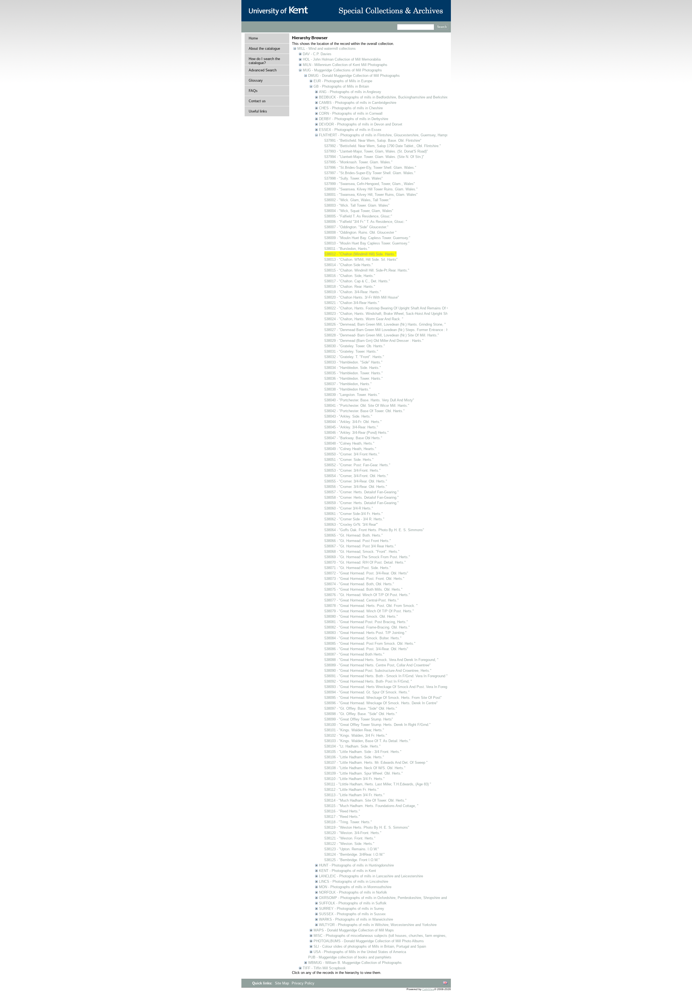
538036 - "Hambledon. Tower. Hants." (353, 378)
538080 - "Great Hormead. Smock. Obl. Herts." (361, 616)
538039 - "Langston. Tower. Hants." (352, 395)
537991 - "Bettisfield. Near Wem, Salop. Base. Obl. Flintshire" (372, 140)
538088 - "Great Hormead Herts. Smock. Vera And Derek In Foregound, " (381, 660)
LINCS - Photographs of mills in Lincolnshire (353, 881)
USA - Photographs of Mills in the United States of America (360, 952)
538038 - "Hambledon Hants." (347, 389)
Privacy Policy (303, 983)
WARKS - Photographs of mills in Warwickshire (356, 919)
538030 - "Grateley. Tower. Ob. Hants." (354, 346)
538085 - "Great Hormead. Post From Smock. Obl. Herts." (369, 644)
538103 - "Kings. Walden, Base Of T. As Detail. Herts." (367, 741)
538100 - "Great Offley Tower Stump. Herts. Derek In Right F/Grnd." (377, 725)
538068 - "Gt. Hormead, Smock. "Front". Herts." (362, 552)
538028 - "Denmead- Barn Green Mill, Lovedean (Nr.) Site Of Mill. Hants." (381, 335)
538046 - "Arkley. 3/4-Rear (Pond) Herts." (356, 433)
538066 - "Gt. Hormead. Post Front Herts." (357, 541)
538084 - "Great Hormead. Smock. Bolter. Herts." (362, 638)
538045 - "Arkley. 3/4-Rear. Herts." (351, 427)
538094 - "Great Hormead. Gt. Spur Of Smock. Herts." (367, 692)
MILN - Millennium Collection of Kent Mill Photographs (345, 65)
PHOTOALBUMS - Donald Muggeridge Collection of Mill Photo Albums (369, 941)
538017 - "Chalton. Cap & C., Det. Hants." (357, 281)
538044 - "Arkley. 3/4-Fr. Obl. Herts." (353, 422)
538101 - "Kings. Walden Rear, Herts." (354, 730)
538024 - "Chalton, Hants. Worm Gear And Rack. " (363, 319)
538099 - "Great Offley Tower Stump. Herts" (358, 719)
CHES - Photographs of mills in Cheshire (351, 108)
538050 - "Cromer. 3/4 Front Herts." (352, 454)
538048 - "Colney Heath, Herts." (349, 443)
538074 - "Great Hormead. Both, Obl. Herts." (359, 584)
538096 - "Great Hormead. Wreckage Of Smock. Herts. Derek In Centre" (381, 703)
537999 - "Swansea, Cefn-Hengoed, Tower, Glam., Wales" (369, 184)
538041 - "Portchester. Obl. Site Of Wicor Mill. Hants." (366, 406)
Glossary (256, 80)
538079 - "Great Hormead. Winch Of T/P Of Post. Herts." (369, 611)
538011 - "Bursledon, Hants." (347, 249)
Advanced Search (263, 70)
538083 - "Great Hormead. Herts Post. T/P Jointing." (365, 633)
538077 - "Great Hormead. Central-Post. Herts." (361, 600)
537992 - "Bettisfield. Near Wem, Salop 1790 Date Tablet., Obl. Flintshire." (382, 146)
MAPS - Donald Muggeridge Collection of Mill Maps (354, 930)
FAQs (253, 91)
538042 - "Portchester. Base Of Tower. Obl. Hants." (364, 411)
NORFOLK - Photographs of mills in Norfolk (353, 892)
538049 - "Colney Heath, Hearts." (350, 449)
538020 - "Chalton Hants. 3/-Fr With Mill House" (361, 297)
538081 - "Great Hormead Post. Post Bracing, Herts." (366, 622)
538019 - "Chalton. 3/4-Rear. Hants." (352, 292)
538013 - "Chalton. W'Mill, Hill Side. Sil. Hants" (361, 259)
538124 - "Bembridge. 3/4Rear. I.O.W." (354, 854)
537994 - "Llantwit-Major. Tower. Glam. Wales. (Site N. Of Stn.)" (374, 157)
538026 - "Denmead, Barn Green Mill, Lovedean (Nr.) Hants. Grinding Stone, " (385, 324)
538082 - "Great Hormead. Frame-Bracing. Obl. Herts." (367, 627)
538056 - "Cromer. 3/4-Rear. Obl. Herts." (355, 487)
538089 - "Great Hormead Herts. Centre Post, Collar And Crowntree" (377, 665)
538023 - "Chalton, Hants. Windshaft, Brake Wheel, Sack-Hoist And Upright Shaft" (388, 314)
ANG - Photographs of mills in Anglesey (350, 92)
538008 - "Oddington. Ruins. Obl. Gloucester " (360, 232)
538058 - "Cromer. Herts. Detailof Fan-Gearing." (361, 497)
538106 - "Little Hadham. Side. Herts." (354, 757)
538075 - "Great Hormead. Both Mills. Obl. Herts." (363, 589)
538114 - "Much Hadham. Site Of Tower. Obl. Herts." (365, 800)
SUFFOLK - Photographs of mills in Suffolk (353, 903)
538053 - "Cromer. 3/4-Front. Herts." (352, 470)
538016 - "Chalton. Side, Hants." (349, 276)
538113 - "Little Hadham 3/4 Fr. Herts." (354, 795)
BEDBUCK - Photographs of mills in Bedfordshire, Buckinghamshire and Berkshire (383, 97)
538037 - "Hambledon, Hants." (348, 384)
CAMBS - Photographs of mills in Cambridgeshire (357, 103)
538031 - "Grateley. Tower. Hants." (351, 351)
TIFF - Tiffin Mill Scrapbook (324, 968)
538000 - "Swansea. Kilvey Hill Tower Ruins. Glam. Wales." (371, 189)
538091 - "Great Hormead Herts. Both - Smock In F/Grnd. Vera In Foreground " (386, 676)
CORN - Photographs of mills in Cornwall (350, 113)
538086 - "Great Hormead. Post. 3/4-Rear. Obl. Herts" (366, 649)
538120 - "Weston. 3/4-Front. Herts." (352, 833)
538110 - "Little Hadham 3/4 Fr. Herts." (354, 779)
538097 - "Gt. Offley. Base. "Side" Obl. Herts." (360, 708)
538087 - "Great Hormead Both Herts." (354, 654)
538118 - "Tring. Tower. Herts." (348, 822)
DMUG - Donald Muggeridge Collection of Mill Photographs (354, 76)
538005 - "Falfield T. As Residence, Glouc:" (358, 216)
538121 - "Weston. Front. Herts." (349, 838)
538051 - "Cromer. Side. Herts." (349, 460)
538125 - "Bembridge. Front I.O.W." (352, 860)
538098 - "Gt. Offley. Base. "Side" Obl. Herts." (360, 714)
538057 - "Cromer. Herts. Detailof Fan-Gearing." (361, 492)
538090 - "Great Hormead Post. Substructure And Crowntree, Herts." (377, 671)
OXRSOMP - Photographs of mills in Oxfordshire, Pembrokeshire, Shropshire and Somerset (391, 898)
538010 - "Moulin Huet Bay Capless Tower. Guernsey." (367, 243)
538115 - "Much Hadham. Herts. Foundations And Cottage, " (371, 806)
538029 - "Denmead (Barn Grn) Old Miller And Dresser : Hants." (374, 341)
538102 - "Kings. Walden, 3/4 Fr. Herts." (355, 735)
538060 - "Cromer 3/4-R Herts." (348, 508)
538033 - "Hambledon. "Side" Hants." (353, 362)
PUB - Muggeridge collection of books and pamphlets (349, 957)
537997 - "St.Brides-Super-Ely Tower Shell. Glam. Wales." (369, 173)
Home (253, 38)
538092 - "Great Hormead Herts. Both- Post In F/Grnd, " (368, 681)
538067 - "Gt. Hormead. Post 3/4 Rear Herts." (360, 546)
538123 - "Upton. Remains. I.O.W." (351, 849)
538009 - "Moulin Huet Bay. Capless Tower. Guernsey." (367, 238)
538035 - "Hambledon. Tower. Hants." (353, 373)
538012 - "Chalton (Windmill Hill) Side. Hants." (360, 254)
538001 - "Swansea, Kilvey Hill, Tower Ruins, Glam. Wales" (371, 195)
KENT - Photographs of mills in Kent (347, 871)
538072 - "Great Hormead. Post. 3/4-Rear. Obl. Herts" (366, 573)
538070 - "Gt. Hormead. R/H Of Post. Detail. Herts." (365, 562)
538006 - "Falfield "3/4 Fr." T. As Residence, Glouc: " (365, 222)
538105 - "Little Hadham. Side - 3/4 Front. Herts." (362, 752)
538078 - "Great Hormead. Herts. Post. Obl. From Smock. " (371, 606)
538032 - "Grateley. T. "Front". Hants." (354, 357)
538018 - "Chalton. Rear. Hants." (349, 287)
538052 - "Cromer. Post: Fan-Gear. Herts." (357, 465)
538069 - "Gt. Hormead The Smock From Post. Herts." (367, 557)
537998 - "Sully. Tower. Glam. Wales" (353, 178)
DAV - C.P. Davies (317, 54)
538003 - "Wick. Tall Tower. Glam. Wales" (357, 205)
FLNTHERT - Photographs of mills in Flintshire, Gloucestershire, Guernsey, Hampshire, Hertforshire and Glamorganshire (413, 135)
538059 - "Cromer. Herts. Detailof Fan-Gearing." (361, 503)
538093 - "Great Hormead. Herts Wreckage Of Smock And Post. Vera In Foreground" (390, 687)
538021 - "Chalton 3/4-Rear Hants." (351, 303)
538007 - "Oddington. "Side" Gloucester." (356, 227)
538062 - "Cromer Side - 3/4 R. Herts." (354, 519)
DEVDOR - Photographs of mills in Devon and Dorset (360, 124)
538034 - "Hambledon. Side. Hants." (352, 368)
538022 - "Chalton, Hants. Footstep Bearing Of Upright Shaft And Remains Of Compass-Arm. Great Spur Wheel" (412, 308)
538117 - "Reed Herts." (342, 817)
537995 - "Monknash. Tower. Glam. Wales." (358, 162)
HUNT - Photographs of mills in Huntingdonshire (356, 865)
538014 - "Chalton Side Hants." (348, 265)
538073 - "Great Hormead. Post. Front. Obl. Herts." (364, 579)
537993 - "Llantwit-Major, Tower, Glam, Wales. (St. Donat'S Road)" (376, 151)
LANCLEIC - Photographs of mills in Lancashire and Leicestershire (371, 876)
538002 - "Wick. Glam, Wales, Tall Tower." (357, 200)
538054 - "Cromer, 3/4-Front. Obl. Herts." (356, 476)
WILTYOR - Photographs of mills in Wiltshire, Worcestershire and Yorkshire (378, 925)
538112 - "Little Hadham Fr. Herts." (351, 790)
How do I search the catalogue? (264, 61)
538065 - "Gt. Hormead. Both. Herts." (353, 535)
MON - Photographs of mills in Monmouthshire (355, 887)
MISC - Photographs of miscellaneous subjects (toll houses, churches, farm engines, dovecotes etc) (392, 936)
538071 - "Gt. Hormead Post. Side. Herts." (357, 568)
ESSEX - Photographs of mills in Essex (350, 130)
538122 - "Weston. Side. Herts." (349, 844)
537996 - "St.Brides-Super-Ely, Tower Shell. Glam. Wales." (370, 168)
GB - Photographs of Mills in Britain (341, 86)
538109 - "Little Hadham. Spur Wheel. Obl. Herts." (363, 773)
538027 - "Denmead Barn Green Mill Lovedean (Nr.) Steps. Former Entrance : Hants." (391, 330)
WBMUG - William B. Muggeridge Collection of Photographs (355, 963)
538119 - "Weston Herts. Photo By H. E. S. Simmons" (366, 827)
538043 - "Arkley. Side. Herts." (348, 416)
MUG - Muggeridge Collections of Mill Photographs (342, 70)
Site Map (282, 983)
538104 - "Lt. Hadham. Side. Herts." (352, 746)
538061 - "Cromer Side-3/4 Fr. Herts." (353, 514)
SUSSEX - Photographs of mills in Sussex (352, 914)
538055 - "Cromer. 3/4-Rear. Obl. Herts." (355, 481)
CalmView (428, 989)
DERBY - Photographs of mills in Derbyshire (353, 119)
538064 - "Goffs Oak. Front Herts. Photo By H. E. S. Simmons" (374, 530)
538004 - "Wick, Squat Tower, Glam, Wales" (358, 211)
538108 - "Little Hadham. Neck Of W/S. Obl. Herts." (364, 768)
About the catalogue (264, 49)
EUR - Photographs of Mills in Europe (343, 81)
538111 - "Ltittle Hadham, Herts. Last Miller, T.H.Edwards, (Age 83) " (377, 784)
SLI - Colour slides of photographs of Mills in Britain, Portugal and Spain (370, 946)
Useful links (258, 111)
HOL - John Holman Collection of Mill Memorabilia (342, 59)
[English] (445, 983)
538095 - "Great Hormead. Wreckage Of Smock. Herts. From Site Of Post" (383, 698)
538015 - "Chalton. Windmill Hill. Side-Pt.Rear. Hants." (366, 270)
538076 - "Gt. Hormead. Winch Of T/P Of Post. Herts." (367, 595)
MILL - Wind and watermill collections (326, 49)
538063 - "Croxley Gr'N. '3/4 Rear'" (351, 525)
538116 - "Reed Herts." (342, 811)
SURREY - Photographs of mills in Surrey (351, 909)
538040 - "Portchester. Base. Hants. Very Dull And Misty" (369, 400)
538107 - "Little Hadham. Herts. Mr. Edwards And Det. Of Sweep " (376, 762)
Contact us (257, 101)
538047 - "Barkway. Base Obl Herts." (353, 438)
